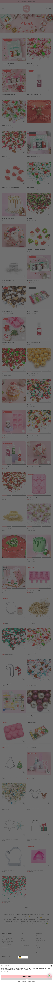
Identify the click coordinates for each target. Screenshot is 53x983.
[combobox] (23, 957)
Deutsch (23, 957)
